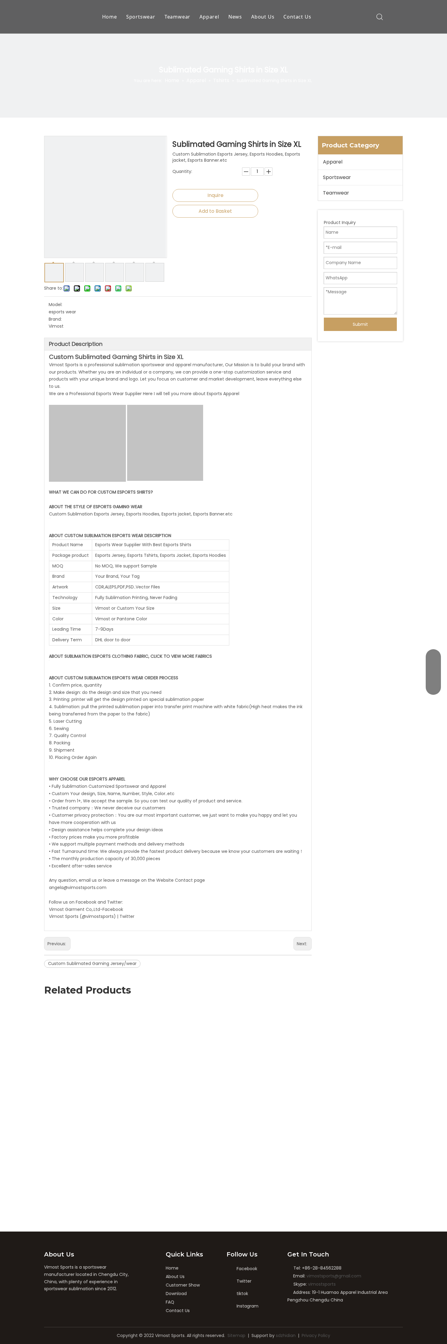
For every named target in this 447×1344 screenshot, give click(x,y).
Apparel (209, 16)
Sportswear (140, 16)
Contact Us (297, 16)
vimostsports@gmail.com (334, 1276)
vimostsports (322, 1284)
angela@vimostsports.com (77, 887)
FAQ (170, 1302)
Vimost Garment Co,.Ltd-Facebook (86, 909)
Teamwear (177, 16)
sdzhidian (286, 1335)
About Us (262, 16)
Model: (55, 305)
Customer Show (183, 1285)
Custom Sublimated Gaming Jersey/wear (92, 963)
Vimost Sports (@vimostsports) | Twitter (91, 916)
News (235, 16)
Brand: (55, 319)
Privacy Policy (316, 1335)
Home (109, 16)
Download (176, 1294)
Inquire (215, 195)
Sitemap (236, 1335)
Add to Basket (215, 211)
